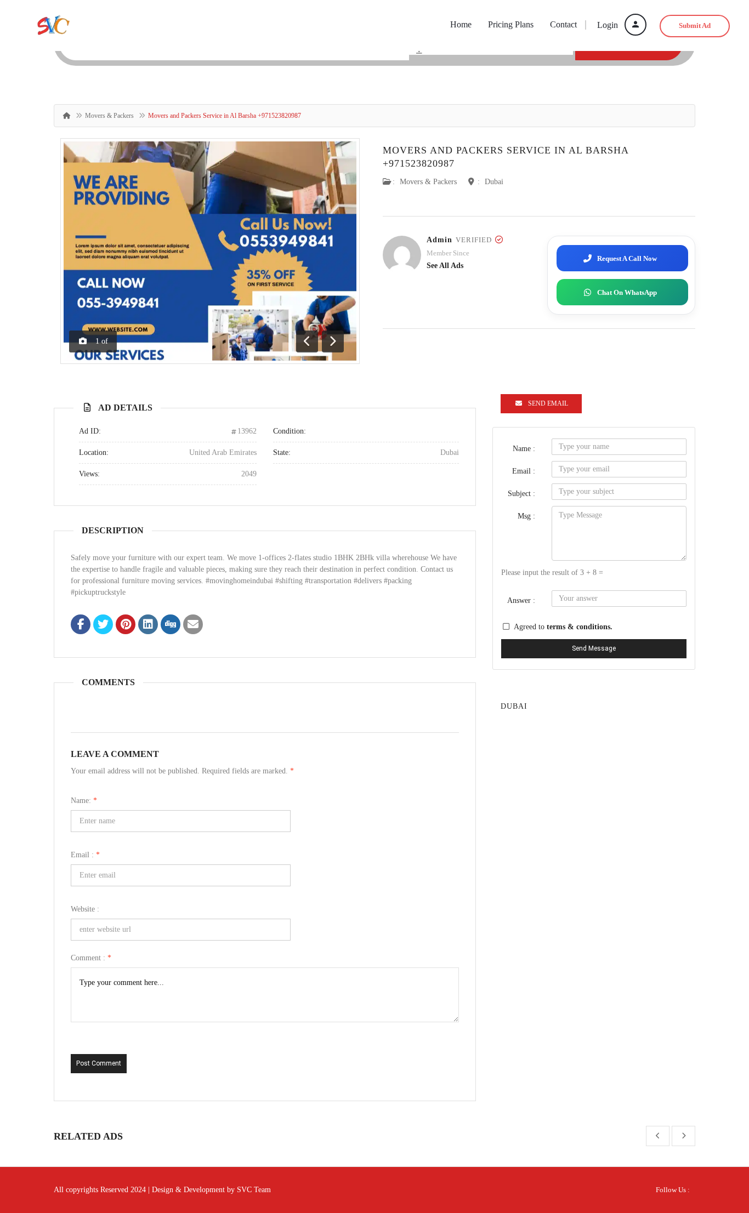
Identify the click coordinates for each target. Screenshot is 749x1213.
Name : (524, 449)
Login (608, 25)
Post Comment (98, 1063)
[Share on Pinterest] (125, 625)
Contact (563, 24)
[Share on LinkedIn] (148, 625)
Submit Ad (695, 25)
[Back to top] (713, 1144)
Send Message (594, 648)
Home (461, 24)
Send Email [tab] (548, 403)
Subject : (521, 493)
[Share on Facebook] (80, 625)
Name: (84, 800)
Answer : (521, 600)
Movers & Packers (109, 115)
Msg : (526, 516)
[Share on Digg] (170, 625)
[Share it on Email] (193, 625)
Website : (85, 909)
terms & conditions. (579, 627)
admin (439, 240)
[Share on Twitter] (103, 625)
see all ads (445, 265)
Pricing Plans (511, 24)
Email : (85, 855)
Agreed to (563, 627)
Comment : (91, 958)
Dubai (494, 182)
